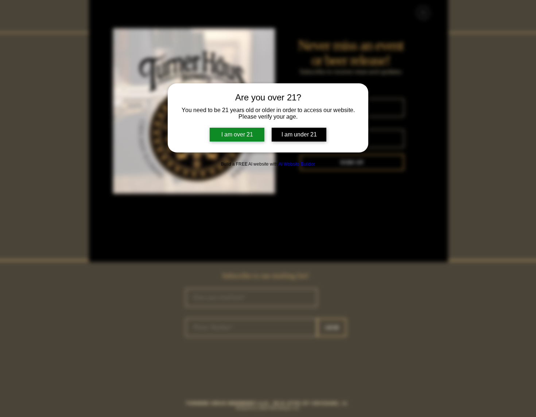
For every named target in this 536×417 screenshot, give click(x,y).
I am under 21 (299, 134)
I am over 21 (237, 134)
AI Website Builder (297, 164)
